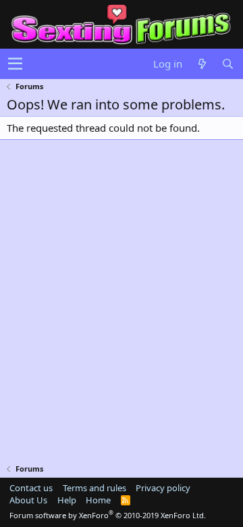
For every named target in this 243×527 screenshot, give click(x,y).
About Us (28, 500)
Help (66, 500)
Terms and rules (94, 488)
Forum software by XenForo (107, 515)
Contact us (31, 488)
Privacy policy (163, 488)
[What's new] (202, 64)
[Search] (227, 64)
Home (98, 500)
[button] (15, 64)
